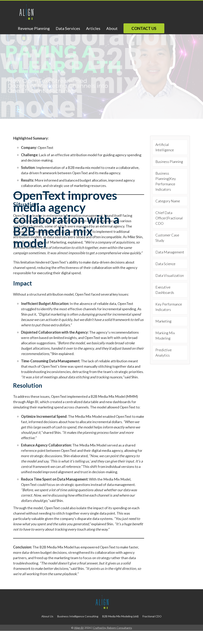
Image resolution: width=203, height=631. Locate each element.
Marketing (163, 321)
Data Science (165, 264)
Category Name (167, 201)
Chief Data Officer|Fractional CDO (169, 218)
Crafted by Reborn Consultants (112, 627)
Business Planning (169, 161)
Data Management (169, 252)
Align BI (79, 627)
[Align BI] (26, 12)
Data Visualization (169, 275)
